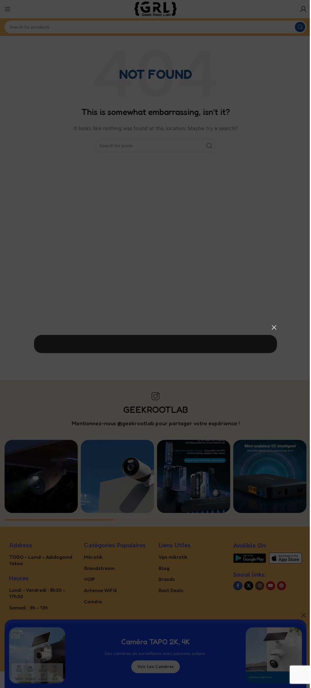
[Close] (274, 327)
